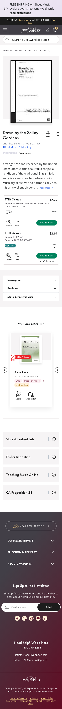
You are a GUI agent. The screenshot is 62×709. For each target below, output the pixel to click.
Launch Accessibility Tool (42, 702)
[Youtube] (38, 618)
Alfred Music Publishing (17, 147)
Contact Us (23, 20)
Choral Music (17, 50)
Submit (49, 607)
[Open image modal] (31, 93)
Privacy (34, 698)
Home (6, 50)
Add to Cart (46, 223)
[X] (24, 618)
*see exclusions (20, 13)
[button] (31, 91)
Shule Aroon (21, 372)
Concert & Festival (30, 50)
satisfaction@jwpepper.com (31, 655)
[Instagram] (31, 618)
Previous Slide (4, 370)
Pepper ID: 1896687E (15, 237)
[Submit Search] (7, 40)
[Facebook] (17, 618)
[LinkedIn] (45, 618)
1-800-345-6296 (31, 647)
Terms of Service (18, 698)
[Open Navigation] (4, 30)
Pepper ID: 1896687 (14, 203)
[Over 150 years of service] (31, 526)
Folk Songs (37, 50)
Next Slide (57, 370)
